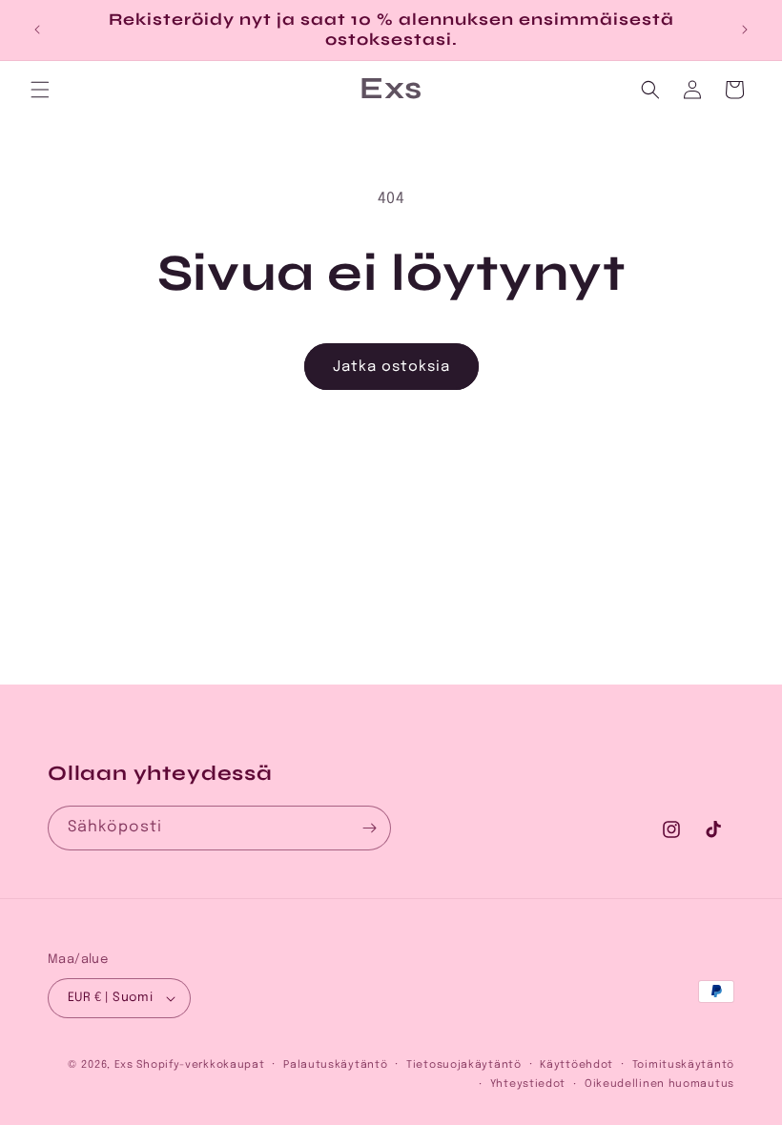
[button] (40, 90)
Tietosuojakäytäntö (464, 1065)
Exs (124, 1065)
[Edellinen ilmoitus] (37, 30)
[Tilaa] (369, 828)
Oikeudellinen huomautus (659, 1084)
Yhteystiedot (528, 1084)
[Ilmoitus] (745, 30)
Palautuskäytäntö (335, 1065)
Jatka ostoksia (391, 367)
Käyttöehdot (576, 1065)
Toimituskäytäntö (683, 1065)
